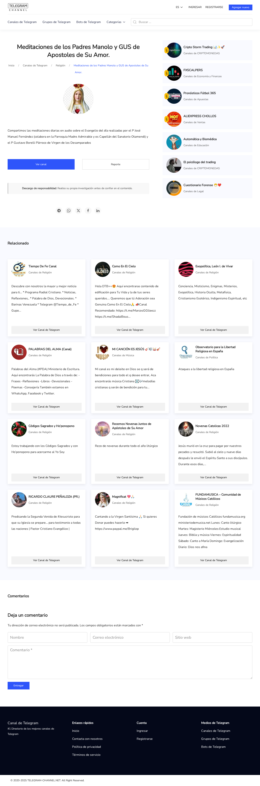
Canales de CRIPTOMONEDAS (201, 53)
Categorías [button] (114, 22)
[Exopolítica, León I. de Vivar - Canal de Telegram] (186, 269)
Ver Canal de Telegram (46, 330)
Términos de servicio (86, 755)
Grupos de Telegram (56, 22)
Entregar (19, 685)
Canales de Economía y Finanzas (202, 76)
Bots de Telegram (88, 22)
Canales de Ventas (194, 122)
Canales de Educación (196, 145)
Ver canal (41, 164)
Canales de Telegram (22, 22)
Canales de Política (206, 357)
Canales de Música (123, 355)
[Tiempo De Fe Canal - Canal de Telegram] (19, 269)
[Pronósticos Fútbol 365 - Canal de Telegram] (174, 96)
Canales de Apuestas (195, 99)
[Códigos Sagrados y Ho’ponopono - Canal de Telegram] (19, 429)
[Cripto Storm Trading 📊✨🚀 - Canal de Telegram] (174, 50)
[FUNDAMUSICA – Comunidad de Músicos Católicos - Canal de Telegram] (186, 499)
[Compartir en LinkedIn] (97, 210)
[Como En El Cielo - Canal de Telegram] (102, 269)
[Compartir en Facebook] (88, 210)
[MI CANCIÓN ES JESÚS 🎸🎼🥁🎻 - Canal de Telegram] (102, 352)
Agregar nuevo (240, 7)
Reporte (115, 164)
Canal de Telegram (23, 723)
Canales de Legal (193, 191)
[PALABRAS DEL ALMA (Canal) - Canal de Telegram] (19, 352)
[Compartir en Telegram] (59, 210)
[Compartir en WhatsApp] (68, 210)
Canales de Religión (40, 272)
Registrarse (214, 7)
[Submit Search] (135, 22)
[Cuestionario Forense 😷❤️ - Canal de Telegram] (174, 188)
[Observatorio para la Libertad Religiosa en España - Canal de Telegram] (186, 352)
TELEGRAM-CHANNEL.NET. (44, 780)
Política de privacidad (86, 747)
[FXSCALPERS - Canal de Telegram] (174, 73)
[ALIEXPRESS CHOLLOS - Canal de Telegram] (174, 119)
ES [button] (177, 7)
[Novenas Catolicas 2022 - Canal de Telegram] (186, 429)
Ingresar (195, 7)
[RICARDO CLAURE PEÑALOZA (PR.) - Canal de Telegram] (19, 499)
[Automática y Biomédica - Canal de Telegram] (174, 142)
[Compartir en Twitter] (78, 210)
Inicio (75, 731)
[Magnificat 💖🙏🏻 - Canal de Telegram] (102, 499)
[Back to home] (18, 7)
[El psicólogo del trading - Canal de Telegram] (174, 165)
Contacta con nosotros (87, 739)
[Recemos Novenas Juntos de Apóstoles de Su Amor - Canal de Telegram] (102, 429)
